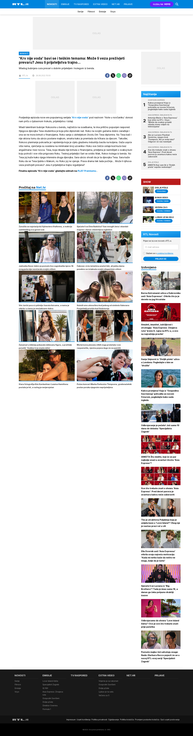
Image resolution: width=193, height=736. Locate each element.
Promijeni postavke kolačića (147, 719)
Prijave (128, 4)
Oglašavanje (113, 719)
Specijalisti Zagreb (51, 684)
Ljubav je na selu (106, 691)
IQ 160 (45, 688)
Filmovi (91, 11)
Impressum (71, 719)
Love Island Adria (50, 681)
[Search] (177, 4)
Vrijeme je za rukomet (108, 681)
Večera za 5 (104, 695)
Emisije (65, 4)
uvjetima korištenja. (165, 253)
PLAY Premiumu (87, 171)
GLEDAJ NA (158, 4)
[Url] (130, 75)
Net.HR (116, 4)
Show (147, 182)
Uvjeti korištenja (83, 719)
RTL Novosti (150, 234)
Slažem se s (159, 253)
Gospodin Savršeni (51, 698)
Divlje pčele (48, 702)
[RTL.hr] (20, 4)
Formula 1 (47, 709)
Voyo (113, 11)
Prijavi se (160, 259)
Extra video (100, 4)
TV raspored (81, 4)
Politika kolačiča (127, 719)
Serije (81, 11)
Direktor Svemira (50, 705)
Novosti (52, 4)
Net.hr (41, 187)
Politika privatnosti (99, 719)
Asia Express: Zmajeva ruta (53, 693)
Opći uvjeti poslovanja (169, 719)
